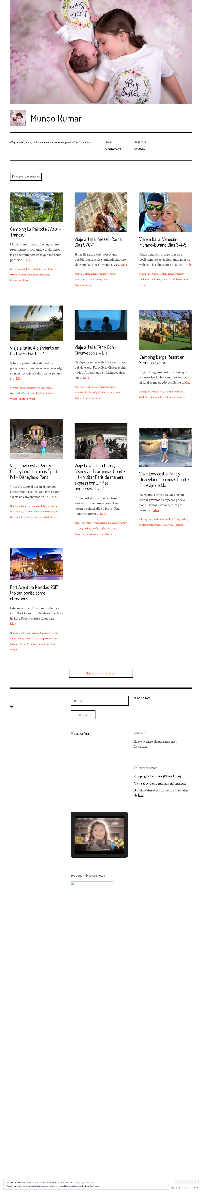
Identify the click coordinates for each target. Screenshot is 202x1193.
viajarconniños (19, 280)
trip (113, 273)
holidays (27, 269)
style (54, 511)
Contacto (139, 148)
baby (23, 632)
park (38, 638)
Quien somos (113, 148)
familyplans (90, 386)
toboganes (51, 269)
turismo (15, 517)
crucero (80, 522)
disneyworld (51, 505)
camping (16, 269)
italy (49, 387)
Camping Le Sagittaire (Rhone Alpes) (157, 776)
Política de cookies (90, 1185)
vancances (95, 279)
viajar (107, 279)
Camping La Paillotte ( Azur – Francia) (35, 232)
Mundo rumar (142, 698)
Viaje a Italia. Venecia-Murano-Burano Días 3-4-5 (162, 242)
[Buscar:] (100, 701)
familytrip (91, 273)
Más (29, 259)
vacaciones (43, 274)
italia (143, 279)
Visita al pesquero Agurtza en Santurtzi (160, 783)
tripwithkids (35, 393)
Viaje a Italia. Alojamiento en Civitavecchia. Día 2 (34, 350)
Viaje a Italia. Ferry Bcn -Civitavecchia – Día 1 (96, 350)
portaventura (50, 638)
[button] (90, 843)
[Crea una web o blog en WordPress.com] (11, 707)
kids (88, 528)
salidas (14, 643)
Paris (47, 511)
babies (14, 505)
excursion (16, 511)
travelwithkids (27, 274)
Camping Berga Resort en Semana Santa (161, 360)
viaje (142, 284)
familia (80, 273)
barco (79, 386)
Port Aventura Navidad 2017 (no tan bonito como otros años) (34, 593)
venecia (166, 279)
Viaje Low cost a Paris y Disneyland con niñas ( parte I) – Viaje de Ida (164, 479)
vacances (180, 397)
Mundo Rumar (56, 118)
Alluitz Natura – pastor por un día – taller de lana (161, 792)
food (13, 638)
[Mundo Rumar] (101, 52)
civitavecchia (18, 387)
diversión (158, 391)
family (179, 391)
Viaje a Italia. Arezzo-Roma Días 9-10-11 (98, 242)
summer (112, 386)
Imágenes (140, 142)
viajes (55, 517)
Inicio (108, 142)
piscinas (39, 269)
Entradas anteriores (101, 673)
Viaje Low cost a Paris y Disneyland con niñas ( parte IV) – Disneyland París (35, 471)
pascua (155, 397)
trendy (31, 643)
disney (24, 505)
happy (80, 528)
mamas (29, 638)
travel (14, 274)
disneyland (36, 505)
